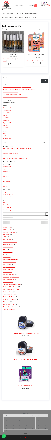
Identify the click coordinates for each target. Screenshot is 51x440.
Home (3, 13)
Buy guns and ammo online (39, 406)
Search (5, 77)
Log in (5, 202)
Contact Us (19, 17)
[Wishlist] (42, 5)
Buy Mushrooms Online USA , (10, 402)
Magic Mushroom (30, 13)
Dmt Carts (19, 13)
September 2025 (7, 110)
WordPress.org (7, 210)
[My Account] (44, 5)
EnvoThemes (28, 437)
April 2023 (6, 128)
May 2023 (5, 125)
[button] (47, 6)
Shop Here (10, 13)
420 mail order (6, 404)
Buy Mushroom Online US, (25, 402)
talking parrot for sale (11, 406)
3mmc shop (5, 408)
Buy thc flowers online (16, 404)
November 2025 (7, 108)
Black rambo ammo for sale (25, 406)
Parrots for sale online (28, 404)
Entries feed (6, 205)
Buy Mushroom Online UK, (40, 402)
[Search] (46, 214)
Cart (34, 17)
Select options (13, 63)
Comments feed (7, 207)
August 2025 (6, 113)
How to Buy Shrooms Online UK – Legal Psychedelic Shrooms (19, 89)
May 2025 (5, 115)
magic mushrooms (8, 136)
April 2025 (6, 118)
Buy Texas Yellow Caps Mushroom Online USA (15, 97)
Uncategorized (7, 138)
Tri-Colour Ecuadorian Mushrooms (12, 94)
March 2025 (6, 120)
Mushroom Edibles (7, 17)
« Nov (25, 433)
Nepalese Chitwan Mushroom (10, 92)
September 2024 (7, 123)
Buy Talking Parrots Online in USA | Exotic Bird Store (17, 87)
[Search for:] (25, 142)
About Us (27, 17)
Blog (4, 133)
